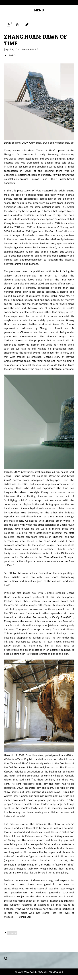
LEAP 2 (34, 49)
